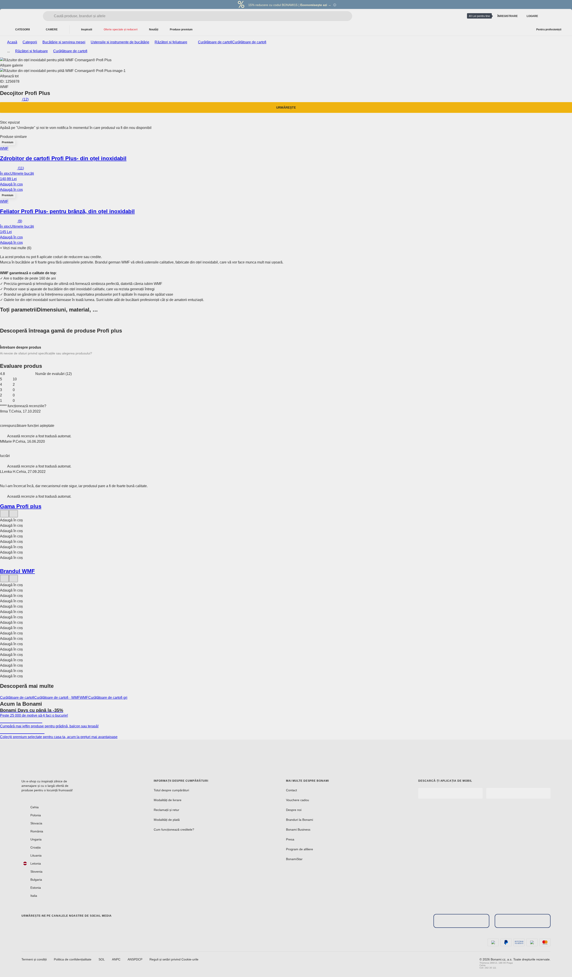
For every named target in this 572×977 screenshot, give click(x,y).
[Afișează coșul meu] (559, 16)
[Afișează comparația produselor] (548, 16)
